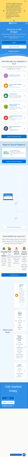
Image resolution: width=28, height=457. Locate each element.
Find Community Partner (14, 227)
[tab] (14, 20)
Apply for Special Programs (14, 161)
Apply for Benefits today (14, 136)
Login (14, 42)
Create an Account (13, 51)
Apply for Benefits (14, 47)
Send (22, 305)
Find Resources (14, 275)
